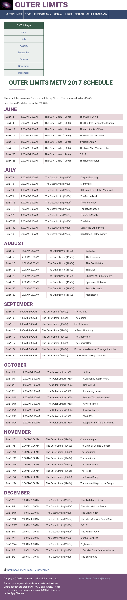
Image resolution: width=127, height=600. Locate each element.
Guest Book (85, 578)
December (23, 73)
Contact (97, 578)
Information (41, 14)
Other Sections (96, 14)
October (24, 59)
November (23, 66)
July (24, 39)
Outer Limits (41, 4)
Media (57, 14)
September (24, 52)
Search (79, 14)
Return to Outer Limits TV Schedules (28, 570)
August (24, 45)
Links (68, 14)
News (28, 14)
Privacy (106, 578)
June (23, 32)
